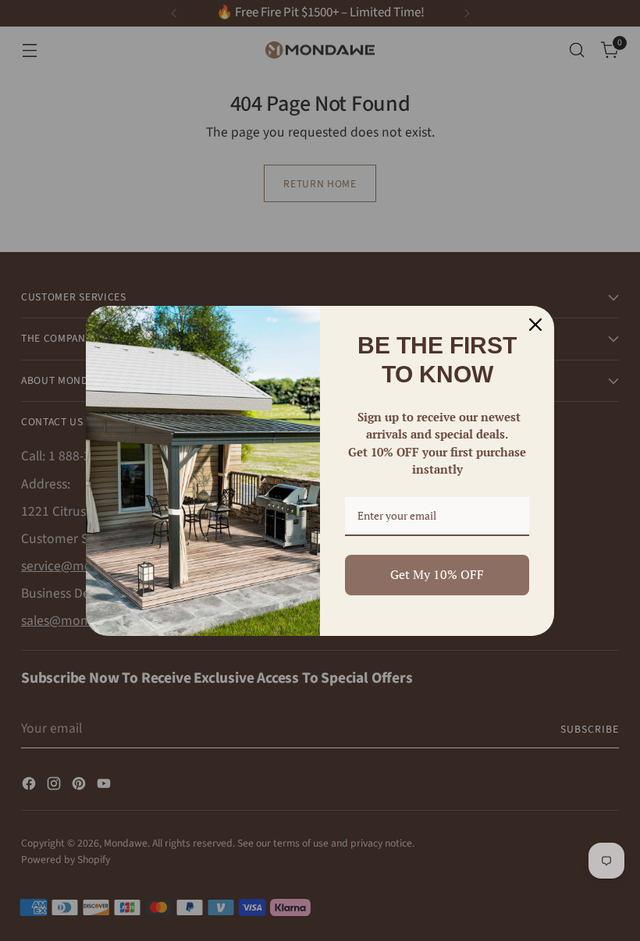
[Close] (535, 324)
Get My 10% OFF (437, 574)
